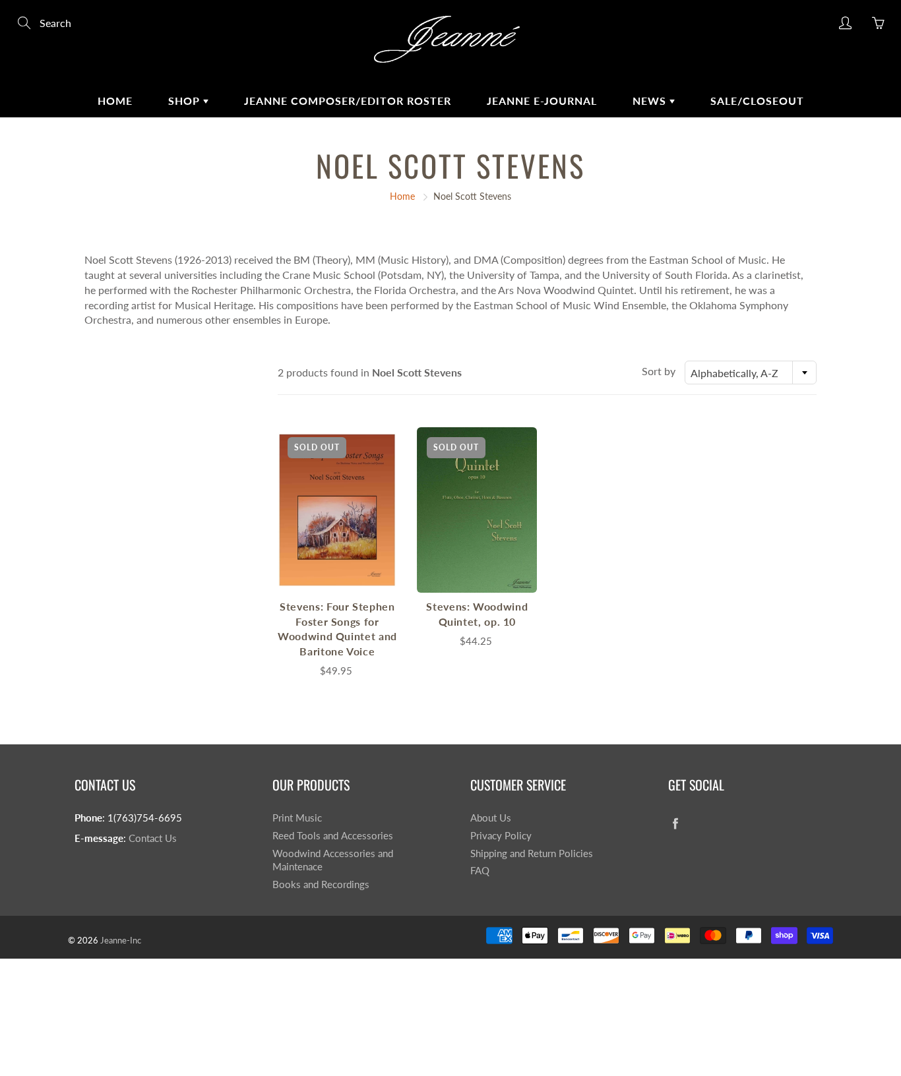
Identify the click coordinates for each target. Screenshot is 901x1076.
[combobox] (751, 372)
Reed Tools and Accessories (332, 835)
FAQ (479, 870)
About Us (490, 817)
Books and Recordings (320, 884)
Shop (185, 100)
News (651, 100)
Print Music (297, 817)
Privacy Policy (501, 835)
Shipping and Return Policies (531, 853)
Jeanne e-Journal (542, 100)
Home (115, 100)
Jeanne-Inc (120, 940)
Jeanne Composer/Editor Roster (347, 100)
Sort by (658, 371)
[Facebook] (675, 823)
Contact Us (153, 838)
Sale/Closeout (757, 100)
